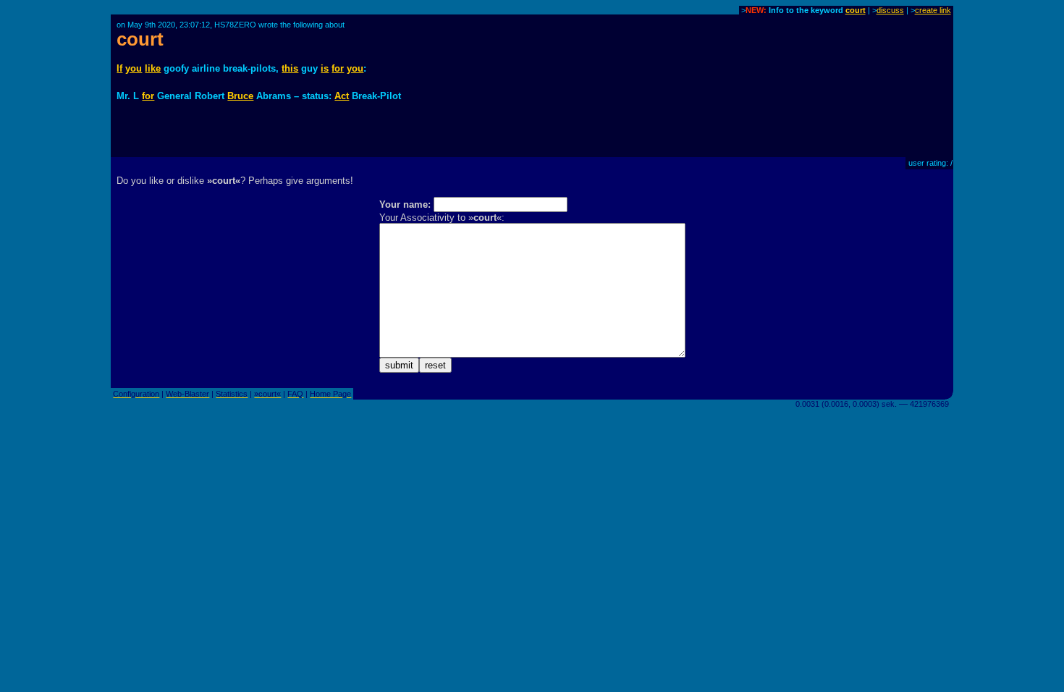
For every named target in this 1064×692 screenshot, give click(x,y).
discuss (890, 10)
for (338, 68)
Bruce (240, 95)
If (119, 68)
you (133, 68)
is (325, 68)
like (153, 68)
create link (933, 10)
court (855, 10)
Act (341, 95)
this (290, 68)
